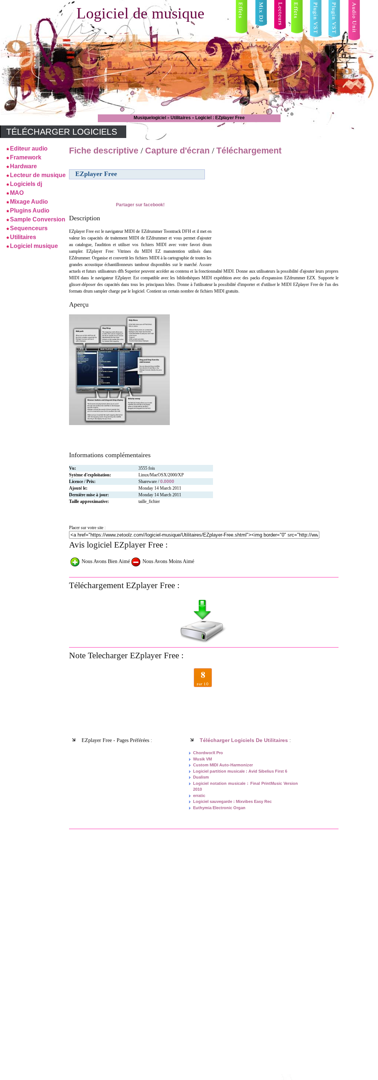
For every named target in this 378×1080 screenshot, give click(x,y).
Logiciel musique (34, 246)
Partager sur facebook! (140, 204)
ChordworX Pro (208, 753)
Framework (25, 157)
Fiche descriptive (103, 150)
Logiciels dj (26, 184)
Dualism (201, 777)
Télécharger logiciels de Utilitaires (244, 740)
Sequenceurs (29, 228)
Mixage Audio (29, 202)
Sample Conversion (37, 219)
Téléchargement (249, 150)
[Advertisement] (275, 210)
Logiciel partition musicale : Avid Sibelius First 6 (240, 771)
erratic (199, 795)
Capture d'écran (178, 150)
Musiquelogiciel (150, 117)
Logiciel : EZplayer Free (220, 117)
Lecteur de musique (38, 175)
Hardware (23, 166)
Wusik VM (202, 759)
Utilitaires (181, 117)
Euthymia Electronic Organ (219, 807)
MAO (17, 193)
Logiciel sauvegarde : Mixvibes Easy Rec (232, 801)
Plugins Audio (29, 210)
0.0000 (167, 481)
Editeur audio (29, 148)
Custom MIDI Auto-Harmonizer (223, 765)
